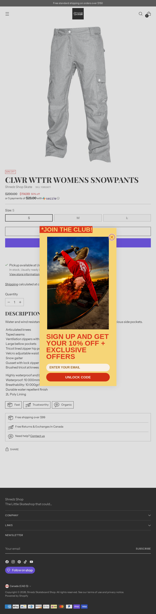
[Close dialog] (112, 237)
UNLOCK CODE (78, 377)
